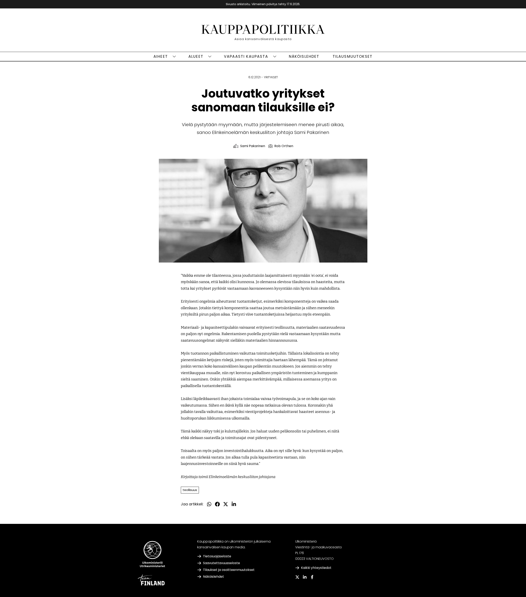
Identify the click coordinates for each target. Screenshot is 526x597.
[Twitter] (297, 577)
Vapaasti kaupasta (246, 56)
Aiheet (160, 56)
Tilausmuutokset (353, 56)
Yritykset (271, 77)
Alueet (195, 56)
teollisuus (190, 490)
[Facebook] (312, 577)
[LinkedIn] (305, 577)
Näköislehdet (304, 56)
